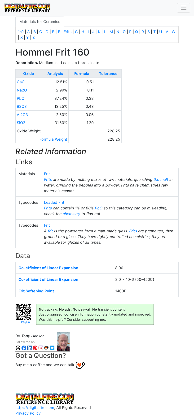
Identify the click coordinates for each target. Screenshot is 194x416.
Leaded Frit (54, 202)
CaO (21, 81)
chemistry (71, 213)
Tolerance (108, 73)
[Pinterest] (35, 347)
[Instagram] (40, 347)
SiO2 (21, 122)
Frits (67, 31)
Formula (81, 73)
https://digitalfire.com (34, 407)
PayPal (26, 322)
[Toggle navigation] (183, 8)
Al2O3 (22, 114)
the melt (161, 179)
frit (50, 231)
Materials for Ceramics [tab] (39, 21)
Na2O (22, 90)
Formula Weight (53, 139)
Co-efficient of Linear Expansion (48, 267)
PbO (20, 98)
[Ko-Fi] (46, 347)
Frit (47, 173)
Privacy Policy (28, 413)
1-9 (21, 31)
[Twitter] (52, 347)
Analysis (55, 73)
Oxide (28, 73)
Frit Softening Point (36, 291)
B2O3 (22, 106)
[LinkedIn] (29, 347)
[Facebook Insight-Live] (23, 347)
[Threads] (18, 347)
